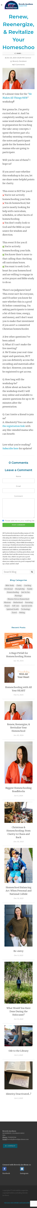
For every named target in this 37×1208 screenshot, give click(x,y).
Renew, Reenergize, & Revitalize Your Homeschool (19, 32)
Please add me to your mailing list (20, 521)
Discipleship (20, 589)
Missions (7, 602)
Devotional (8, 589)
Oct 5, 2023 (18, 1055)
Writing (22, 613)
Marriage (18, 596)
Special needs (27, 606)
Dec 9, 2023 (18, 955)
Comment (18, 496)
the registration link (13, 426)
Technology (25, 609)
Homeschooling (13, 592)
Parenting (29, 602)
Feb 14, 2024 (18, 695)
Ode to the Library (19, 1050)
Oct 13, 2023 (18, 1019)
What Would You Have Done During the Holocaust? (18, 1011)
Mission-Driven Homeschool (18, 599)
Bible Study (10, 585)
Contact (11, 1146)
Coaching (27, 585)
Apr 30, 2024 (19, 661)
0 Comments (19, 65)
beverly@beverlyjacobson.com (18, 1139)
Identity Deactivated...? (18, 1094)
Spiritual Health (13, 609)
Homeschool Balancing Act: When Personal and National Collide (18, 890)
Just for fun (25, 592)
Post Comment (18, 525)
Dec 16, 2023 (18, 898)
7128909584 (12, 1137)
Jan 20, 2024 (19, 735)
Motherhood (18, 602)
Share (18, 53)
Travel (14, 613)
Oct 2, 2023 (18, 1098)
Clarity (19, 585)
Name (18, 476)
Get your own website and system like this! (18, 1203)
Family (29, 589)
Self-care (15, 606)
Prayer (7, 606)
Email (18, 486)
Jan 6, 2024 (18, 796)
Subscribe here (10, 448)
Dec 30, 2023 (19, 842)
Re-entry (18, 951)
